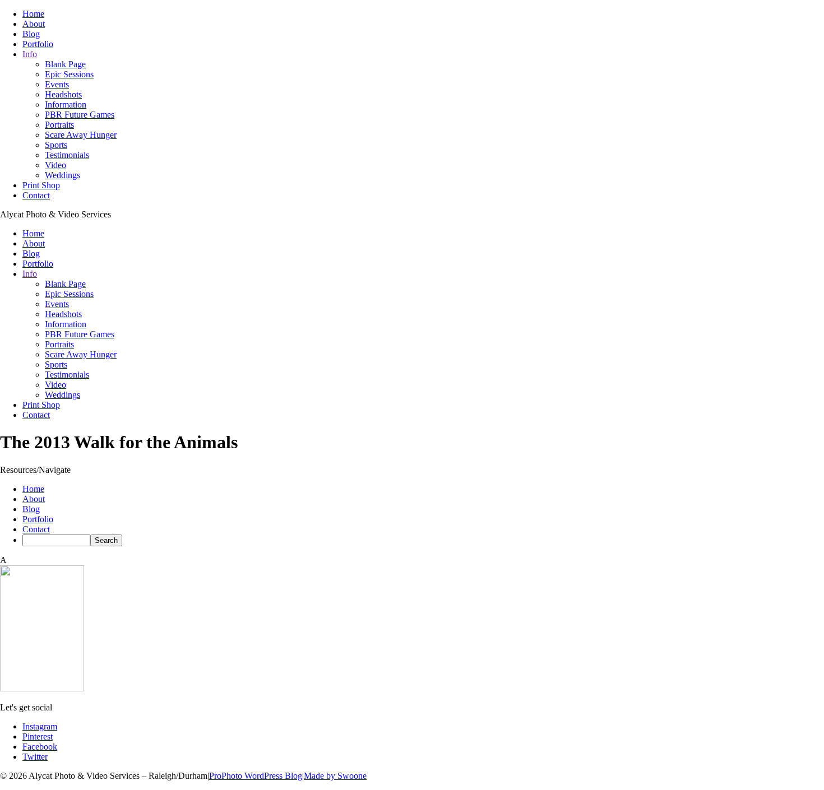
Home (33, 13)
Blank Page (65, 64)
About (33, 24)
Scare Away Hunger (81, 135)
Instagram (39, 726)
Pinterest (37, 736)
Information (65, 104)
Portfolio (37, 44)
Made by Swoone (335, 775)
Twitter (35, 756)
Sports (56, 145)
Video (55, 165)
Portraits (59, 124)
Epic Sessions (69, 74)
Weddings (62, 175)
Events (57, 84)
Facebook (39, 746)
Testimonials (67, 155)
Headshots (63, 94)
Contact (36, 195)
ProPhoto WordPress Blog (255, 775)
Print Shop (41, 185)
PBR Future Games (79, 114)
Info (29, 54)
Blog (31, 34)
